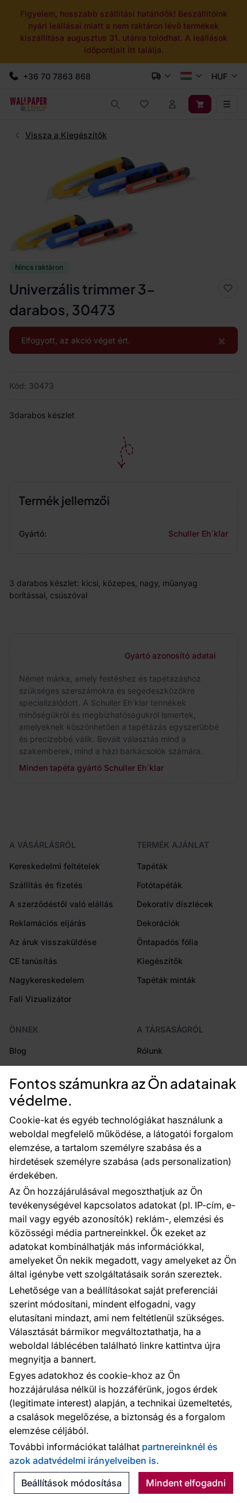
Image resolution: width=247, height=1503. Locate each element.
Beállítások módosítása (71, 1483)
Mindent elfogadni (186, 1483)
